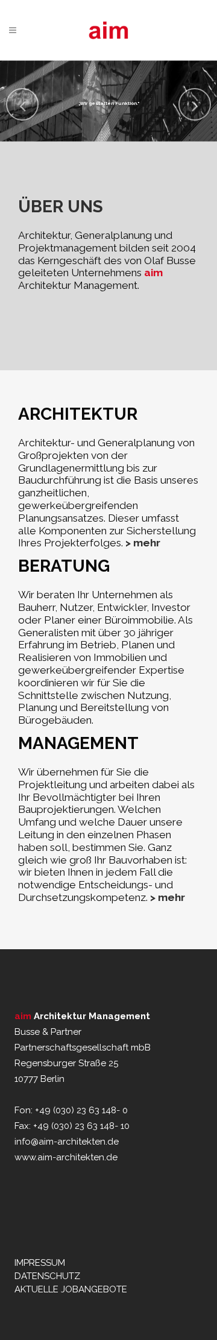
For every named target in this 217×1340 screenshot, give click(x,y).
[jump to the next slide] (194, 104)
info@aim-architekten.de (66, 1141)
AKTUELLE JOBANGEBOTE (70, 1289)
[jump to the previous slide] (22, 104)
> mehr (142, 543)
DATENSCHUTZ (47, 1276)
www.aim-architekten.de (66, 1157)
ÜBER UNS (60, 206)
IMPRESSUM (39, 1262)
